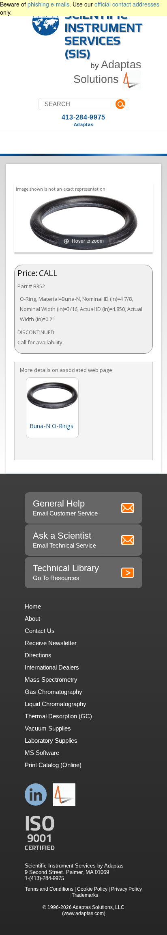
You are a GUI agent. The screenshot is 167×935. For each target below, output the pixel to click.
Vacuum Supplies (48, 728)
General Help (65, 507)
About (32, 618)
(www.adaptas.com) (83, 913)
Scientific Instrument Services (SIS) (103, 34)
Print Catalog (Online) (53, 764)
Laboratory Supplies (51, 740)
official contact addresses (126, 4)
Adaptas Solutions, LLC (98, 907)
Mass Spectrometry (51, 679)
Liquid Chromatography (55, 703)
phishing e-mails (48, 4)
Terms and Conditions (49, 889)
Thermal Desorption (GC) (58, 716)
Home (33, 606)
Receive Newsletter (51, 642)
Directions (38, 655)
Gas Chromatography (53, 691)
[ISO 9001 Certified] (83, 833)
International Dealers (52, 667)
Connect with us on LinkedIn (36, 794)
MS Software (42, 752)
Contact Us (40, 630)
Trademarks (85, 895)
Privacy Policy (126, 889)
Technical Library (66, 572)
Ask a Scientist (64, 540)
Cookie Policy (92, 889)
